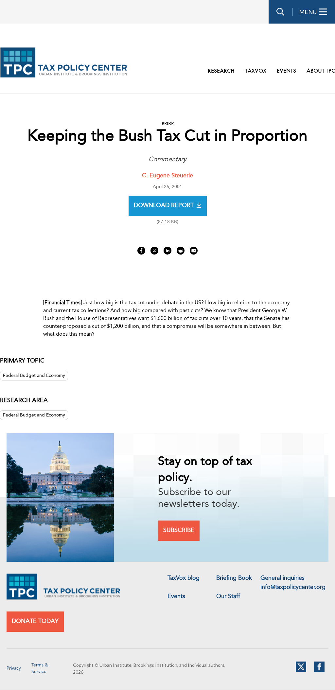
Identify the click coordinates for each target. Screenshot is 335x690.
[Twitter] (301, 670)
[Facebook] (319, 670)
